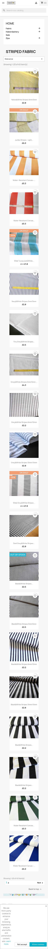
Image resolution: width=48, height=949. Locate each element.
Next (40, 882)
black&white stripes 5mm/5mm (24, 624)
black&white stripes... (24, 584)
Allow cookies (38, 944)
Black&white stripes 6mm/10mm (24, 664)
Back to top (35, 889)
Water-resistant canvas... (24, 220)
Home (10, 23)
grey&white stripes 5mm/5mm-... (24, 382)
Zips (8, 38)
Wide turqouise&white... (24, 261)
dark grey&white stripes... (24, 543)
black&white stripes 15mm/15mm (24, 704)
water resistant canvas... (24, 825)
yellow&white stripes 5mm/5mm (24, 100)
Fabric (8, 28)
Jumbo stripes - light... (24, 140)
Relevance (24, 59)
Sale (8, 35)
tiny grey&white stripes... (24, 342)
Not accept (22, 944)
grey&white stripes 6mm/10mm (24, 422)
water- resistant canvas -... (24, 180)
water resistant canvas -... (24, 866)
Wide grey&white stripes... (24, 503)
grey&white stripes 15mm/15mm (24, 462)
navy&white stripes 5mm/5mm (24, 301)
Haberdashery (12, 32)
